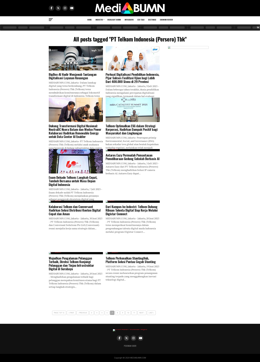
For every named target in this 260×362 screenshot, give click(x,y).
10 (128, 313)
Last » (151, 313)
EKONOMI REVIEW (166, 19)
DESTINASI (152, 19)
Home (89, 19)
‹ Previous (82, 313)
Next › (141, 313)
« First (71, 313)
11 (134, 313)
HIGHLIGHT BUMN (114, 19)
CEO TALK (140, 19)
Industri (99, 19)
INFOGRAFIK (129, 19)
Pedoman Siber (130, 345)
